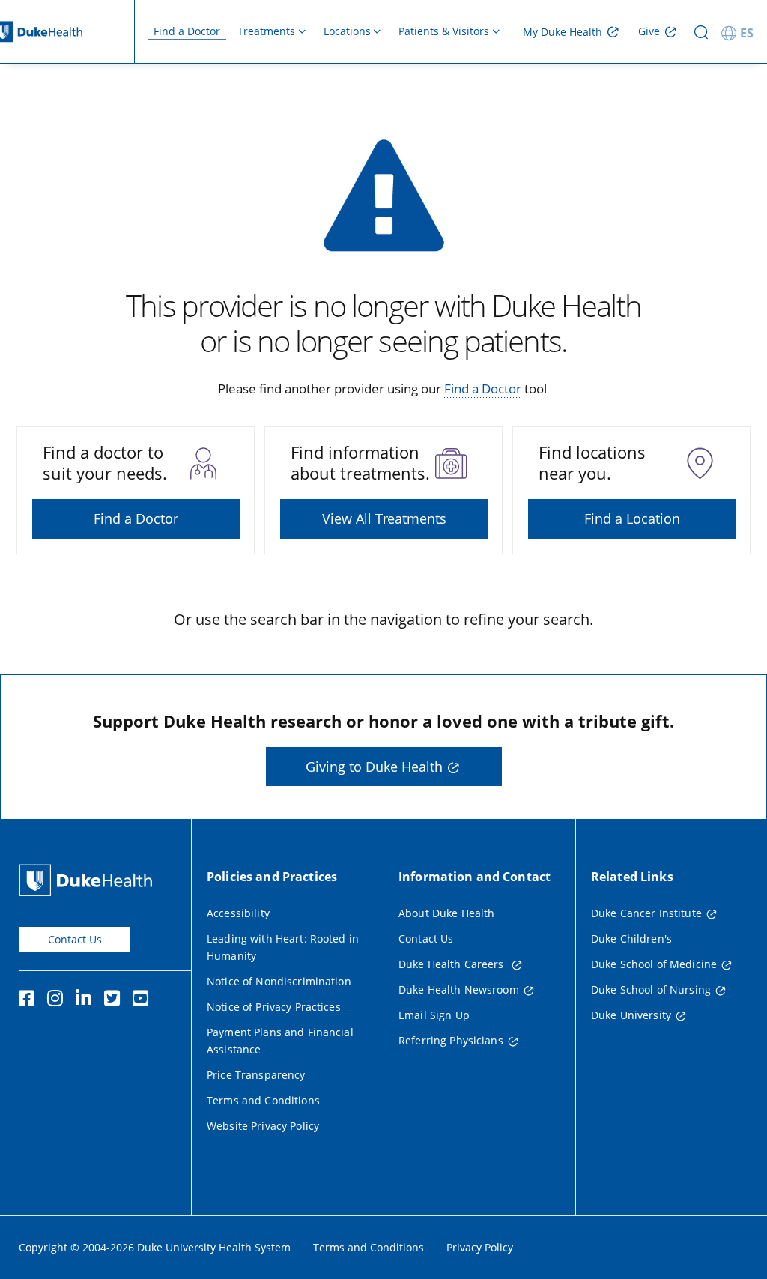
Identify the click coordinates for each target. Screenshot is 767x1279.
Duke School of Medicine (654, 964)
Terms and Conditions (263, 1100)
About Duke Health (446, 913)
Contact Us (75, 939)
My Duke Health (562, 32)
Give (649, 31)
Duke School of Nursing (651, 989)
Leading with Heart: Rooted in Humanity (283, 947)
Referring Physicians (450, 1040)
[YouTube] (144, 1000)
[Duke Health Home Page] (89, 880)
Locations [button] (347, 31)
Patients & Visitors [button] (443, 31)
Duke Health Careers (452, 964)
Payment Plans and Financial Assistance (280, 1040)
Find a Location (632, 518)
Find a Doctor (187, 31)
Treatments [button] (266, 31)
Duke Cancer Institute (646, 913)
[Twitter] (115, 1000)
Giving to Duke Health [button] (374, 766)
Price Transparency (256, 1075)
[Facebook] (30, 1000)
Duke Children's (631, 938)
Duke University (631, 1015)
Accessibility (238, 913)
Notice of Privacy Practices (274, 1007)
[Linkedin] (87, 1000)
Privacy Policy (479, 1247)
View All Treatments (384, 518)
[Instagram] (58, 1000)
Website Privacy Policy (263, 1126)
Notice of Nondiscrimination (279, 981)
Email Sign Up (434, 1015)
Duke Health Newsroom (458, 989)
